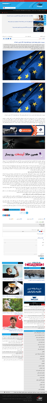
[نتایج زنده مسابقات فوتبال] (45, 24)
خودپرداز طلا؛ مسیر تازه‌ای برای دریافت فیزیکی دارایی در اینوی (13, 359)
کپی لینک (22, 209)
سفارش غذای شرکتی (40, 373)
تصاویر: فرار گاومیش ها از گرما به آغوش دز (36, 280)
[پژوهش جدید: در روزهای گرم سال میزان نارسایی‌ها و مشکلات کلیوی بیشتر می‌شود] (13, 271)
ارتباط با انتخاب (22, 0)
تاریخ (31, 392)
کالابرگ (43, 361)
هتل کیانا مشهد (41, 347)
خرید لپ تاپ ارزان (41, 344)
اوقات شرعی (12, 0)
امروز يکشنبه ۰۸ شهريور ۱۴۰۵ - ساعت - (38, 10)
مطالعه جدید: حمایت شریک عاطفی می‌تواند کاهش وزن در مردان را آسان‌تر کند (20, 15)
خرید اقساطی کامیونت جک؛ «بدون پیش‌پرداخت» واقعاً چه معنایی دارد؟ (12, 357)
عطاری (43, 351)
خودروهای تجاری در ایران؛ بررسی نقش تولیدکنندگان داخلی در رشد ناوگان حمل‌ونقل (12, 352)
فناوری (23, 392)
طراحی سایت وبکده (40, 375)
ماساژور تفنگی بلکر (41, 349)
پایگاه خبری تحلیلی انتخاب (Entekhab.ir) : (38, 82)
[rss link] (9, 392)
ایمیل (43, 242)
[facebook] (5, 215)
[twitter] (3, 215)
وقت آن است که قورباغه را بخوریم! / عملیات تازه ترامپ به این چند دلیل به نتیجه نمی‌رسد (34, 324)
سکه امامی (42, 382)
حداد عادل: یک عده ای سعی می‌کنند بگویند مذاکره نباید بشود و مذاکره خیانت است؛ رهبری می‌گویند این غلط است (34, 318)
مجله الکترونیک (7, 0)
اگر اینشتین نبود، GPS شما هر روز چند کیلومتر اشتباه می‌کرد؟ (23, 27)
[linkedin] (9, 215)
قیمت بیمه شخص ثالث (40, 370)
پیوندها (18, 0)
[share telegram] (5, 13)
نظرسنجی (3, 0)
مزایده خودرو (42, 377)
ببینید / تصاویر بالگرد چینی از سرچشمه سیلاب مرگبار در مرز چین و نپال (34, 310)
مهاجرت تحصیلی (41, 365)
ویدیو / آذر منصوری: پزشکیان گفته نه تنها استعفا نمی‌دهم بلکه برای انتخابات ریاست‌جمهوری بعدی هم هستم (34, 307)
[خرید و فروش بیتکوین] (34, 292)
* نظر (43, 245)
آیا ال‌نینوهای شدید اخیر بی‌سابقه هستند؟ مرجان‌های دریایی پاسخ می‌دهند (20, 21)
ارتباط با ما (25, 395)
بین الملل (34, 392)
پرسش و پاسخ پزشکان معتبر (39, 332)
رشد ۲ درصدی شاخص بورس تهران (17, 355)
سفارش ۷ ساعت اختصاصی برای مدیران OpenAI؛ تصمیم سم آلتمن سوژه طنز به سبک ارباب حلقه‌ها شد (13, 330)
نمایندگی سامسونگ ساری (39, 354)
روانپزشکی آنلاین (41, 389)
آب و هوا (15, 0)
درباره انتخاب (30, 395)
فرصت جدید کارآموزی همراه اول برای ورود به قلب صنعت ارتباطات (12, 336)
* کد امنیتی (42, 254)
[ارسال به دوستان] (5, 39)
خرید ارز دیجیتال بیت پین (39, 335)
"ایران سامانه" (25, 400)
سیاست (38, 392)
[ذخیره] (6, 39)
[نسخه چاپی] (3, 39)
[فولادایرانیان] (24, 130)
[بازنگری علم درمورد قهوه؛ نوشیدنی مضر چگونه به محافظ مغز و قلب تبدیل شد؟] (13, 288)
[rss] (7, 13)
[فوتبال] (45, 20)
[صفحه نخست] (45, 16)
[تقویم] (45, 22)
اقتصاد (43, 38)
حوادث (15, 392)
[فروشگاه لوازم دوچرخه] (24, 142)
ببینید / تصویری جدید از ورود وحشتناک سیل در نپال (36, 315)
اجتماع (26, 392)
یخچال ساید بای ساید (40, 339)
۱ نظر (26, 36)
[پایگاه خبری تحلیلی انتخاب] (40, 5)
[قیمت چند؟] (45, 18)
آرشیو (27, 397)
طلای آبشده (42, 387)
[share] (2, 13)
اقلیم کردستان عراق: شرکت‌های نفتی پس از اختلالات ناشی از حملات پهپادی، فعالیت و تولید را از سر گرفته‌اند (12, 341)
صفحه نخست (42, 392)
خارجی (40, 38)
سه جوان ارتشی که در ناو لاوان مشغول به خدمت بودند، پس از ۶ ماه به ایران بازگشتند (34, 327)
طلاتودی (42, 363)
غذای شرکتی (42, 356)
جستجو (30, 397)
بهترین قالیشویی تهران (40, 380)
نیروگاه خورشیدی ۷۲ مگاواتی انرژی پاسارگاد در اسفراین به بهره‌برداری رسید (12, 338)
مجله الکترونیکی (9, 395)
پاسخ (23, 231)
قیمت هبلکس (41, 368)
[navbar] (45, 10)
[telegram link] (7, 392)
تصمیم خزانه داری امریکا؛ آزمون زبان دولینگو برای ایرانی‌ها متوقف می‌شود (34, 313)
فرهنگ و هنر (19, 392)
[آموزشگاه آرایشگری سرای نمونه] (24, 154)
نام (43, 239)
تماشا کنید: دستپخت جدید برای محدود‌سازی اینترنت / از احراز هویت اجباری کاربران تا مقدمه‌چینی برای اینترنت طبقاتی (34, 321)
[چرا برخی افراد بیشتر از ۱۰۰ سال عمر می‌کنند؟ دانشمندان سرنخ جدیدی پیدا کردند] (13, 305)
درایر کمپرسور (42, 358)
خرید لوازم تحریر (41, 342)
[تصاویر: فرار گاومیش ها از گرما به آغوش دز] (34, 274)
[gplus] (7, 215)
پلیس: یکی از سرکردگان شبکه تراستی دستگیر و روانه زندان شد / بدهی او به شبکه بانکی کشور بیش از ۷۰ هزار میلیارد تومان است (12, 345)
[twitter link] (5, 392)
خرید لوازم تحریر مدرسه (40, 337)
